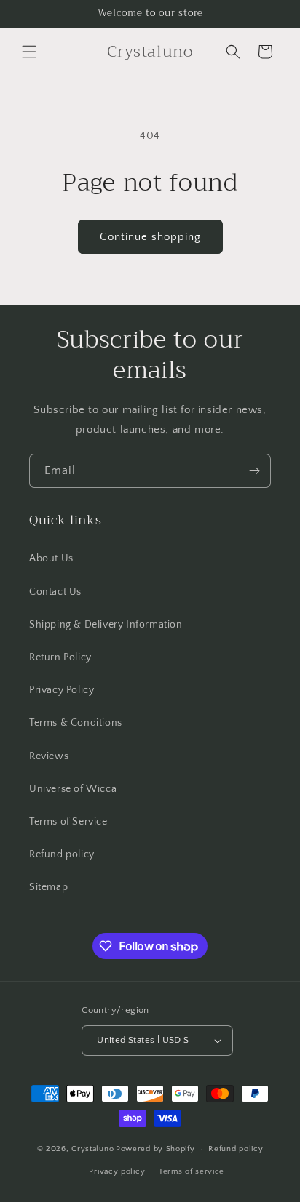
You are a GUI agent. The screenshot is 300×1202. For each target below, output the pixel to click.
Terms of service (191, 1171)
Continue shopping (150, 237)
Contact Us (55, 592)
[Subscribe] (254, 471)
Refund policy (62, 854)
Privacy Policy (61, 690)
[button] (29, 52)
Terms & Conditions (75, 723)
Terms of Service (68, 822)
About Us (51, 558)
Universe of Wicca (73, 789)
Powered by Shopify (155, 1149)
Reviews (48, 756)
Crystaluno (92, 1149)
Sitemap (48, 887)
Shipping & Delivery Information (106, 624)
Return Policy (60, 657)
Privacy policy (117, 1171)
